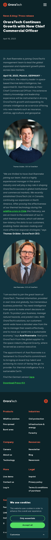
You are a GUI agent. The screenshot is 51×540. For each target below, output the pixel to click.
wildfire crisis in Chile (14, 211)
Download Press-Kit (14, 382)
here (31, 377)
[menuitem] (12, 419)
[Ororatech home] (12, 5)
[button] (45, 5)
